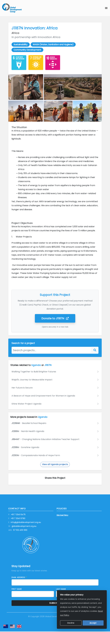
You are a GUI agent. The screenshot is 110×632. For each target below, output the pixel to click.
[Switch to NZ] (5, 626)
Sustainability (21, 44)
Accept (93, 623)
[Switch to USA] (12, 626)
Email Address (19, 577)
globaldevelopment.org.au (22, 526)
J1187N (53, 318)
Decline (70, 623)
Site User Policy (62, 515)
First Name (17, 589)
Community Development (27, 49)
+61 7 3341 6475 (16, 514)
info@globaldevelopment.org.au (24, 522)
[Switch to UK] (19, 626)
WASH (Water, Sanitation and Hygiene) (53, 44)
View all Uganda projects (55, 464)
